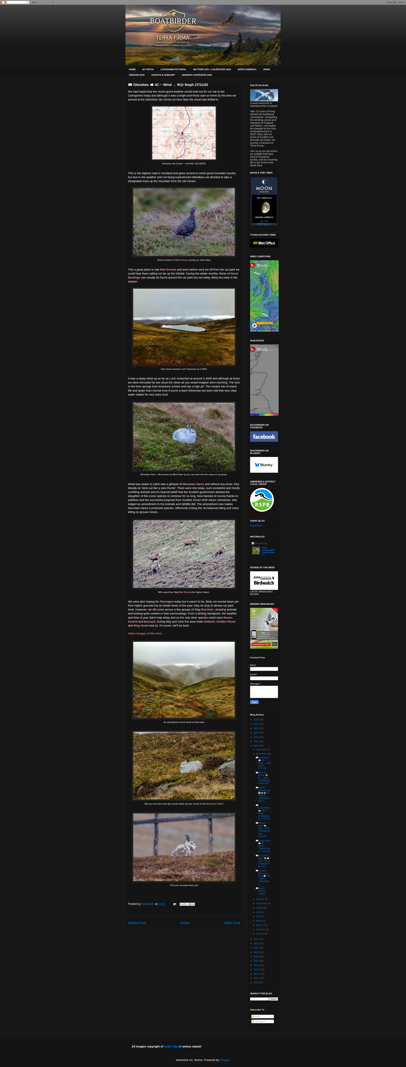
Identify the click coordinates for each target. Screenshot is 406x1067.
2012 (256, 969)
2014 (256, 961)
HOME (132, 69)
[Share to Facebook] (190, 904)
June (259, 912)
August (260, 907)
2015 (256, 956)
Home (184, 923)
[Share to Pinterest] (193, 904)
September (262, 903)
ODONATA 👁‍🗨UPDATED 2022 (197, 75)
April (258, 920)
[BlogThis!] (184, 904)
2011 (256, 974)
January (260, 933)
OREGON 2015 (136, 75)
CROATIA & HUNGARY (163, 75)
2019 (256, 939)
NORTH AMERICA (247, 69)
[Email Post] (174, 904)
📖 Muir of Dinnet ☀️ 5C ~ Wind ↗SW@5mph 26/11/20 (263, 778)
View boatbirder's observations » (268, 551)
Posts (257, 1016)
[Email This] (181, 904)
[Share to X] (187, 904)
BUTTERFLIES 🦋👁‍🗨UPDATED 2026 (212, 69)
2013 (256, 965)
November (261, 753)
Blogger (224, 1060)
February (261, 929)
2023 (256, 732)
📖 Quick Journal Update (260, 891)
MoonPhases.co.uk (264, 224)
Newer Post (137, 923)
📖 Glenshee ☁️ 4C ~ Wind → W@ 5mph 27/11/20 (263, 762)
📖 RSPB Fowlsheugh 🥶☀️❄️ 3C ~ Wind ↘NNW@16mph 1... (263, 794)
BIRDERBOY (256, 525)
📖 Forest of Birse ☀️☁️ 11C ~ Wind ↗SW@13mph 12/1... (263, 860)
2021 (256, 741)
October (260, 899)
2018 (256, 943)
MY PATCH (148, 69)
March (259, 925)
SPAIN (266, 69)
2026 (256, 719)
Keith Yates (171, 1046)
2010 (256, 978)
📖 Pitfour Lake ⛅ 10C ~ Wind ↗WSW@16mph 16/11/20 (263, 830)
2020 (256, 745)
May (258, 916)
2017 (256, 947)
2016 (256, 952)
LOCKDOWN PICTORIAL (173, 69)
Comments (259, 1021)
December (261, 749)
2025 (256, 724)
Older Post (232, 923)
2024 (256, 728)
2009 (256, 982)
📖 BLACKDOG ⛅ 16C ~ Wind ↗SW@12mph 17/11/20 (263, 812)
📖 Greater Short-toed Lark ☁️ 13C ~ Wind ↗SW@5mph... (263, 877)
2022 (256, 737)
